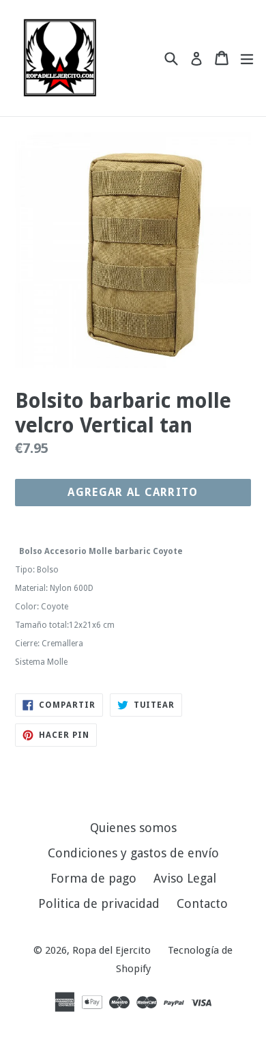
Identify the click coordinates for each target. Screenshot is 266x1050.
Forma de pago (93, 878)
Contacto (202, 903)
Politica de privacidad (99, 903)
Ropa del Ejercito (111, 950)
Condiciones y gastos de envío (133, 853)
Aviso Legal (184, 878)
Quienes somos (133, 827)
